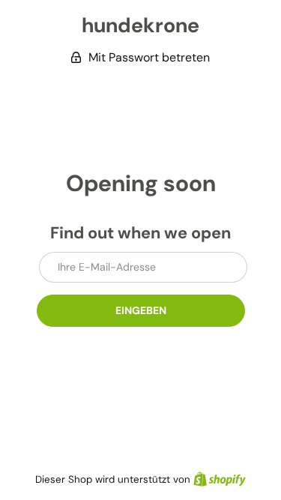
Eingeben (140, 310)
